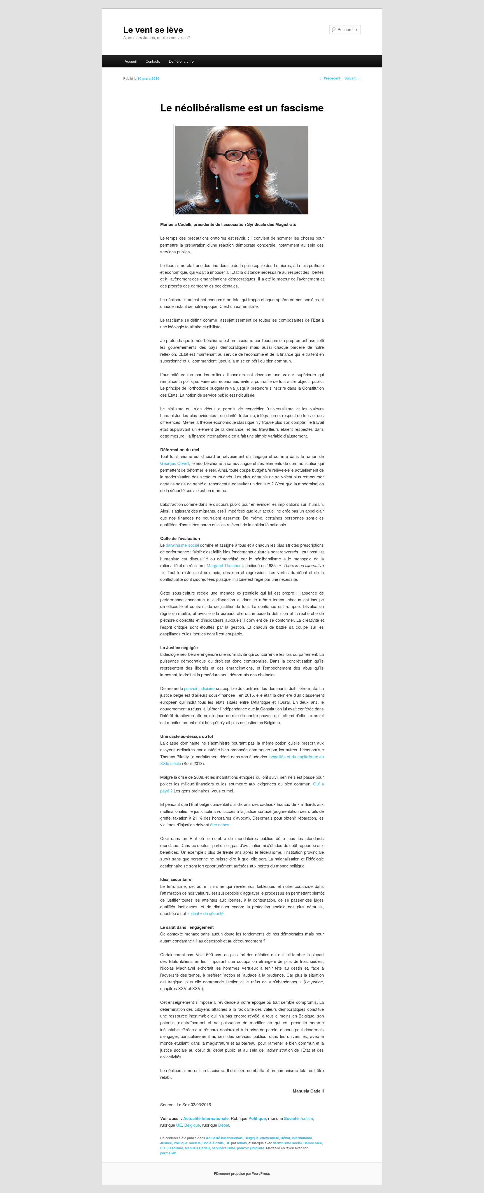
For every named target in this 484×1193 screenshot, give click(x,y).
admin (242, 1142)
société (195, 1142)
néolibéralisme (223, 1147)
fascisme (175, 1147)
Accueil (131, 61)
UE (227, 1142)
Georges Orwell (174, 463)
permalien (168, 1152)
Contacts (153, 61)
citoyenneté (269, 1137)
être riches (219, 824)
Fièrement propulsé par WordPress (242, 1173)
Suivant (353, 78)
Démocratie (312, 1142)
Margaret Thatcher (224, 565)
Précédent (330, 78)
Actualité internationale (224, 1137)
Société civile (213, 1142)
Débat (223, 1125)
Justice (306, 1118)
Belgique (192, 1125)
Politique (180, 1142)
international (302, 1137)
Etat (163, 1147)
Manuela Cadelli (197, 1147)
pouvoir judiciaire (199, 688)
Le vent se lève (153, 29)
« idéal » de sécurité (205, 913)
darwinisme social (182, 545)
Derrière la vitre (181, 61)
